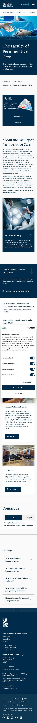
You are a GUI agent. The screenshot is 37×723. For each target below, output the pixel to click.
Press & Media (22, 702)
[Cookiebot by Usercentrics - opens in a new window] (27, 328)
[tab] (13, 517)
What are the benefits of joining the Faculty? (16, 579)
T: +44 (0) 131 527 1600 (9, 645)
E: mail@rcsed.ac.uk (8, 650)
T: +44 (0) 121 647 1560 (9, 667)
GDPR (25, 699)
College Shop (23, 705)
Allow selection (18, 393)
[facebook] (4, 718)
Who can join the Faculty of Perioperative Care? (15, 569)
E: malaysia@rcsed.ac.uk (10, 688)
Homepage (6, 81)
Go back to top (17, 610)
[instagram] (12, 718)
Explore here (11, 489)
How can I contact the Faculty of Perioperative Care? (17, 599)
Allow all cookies (18, 387)
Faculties (5, 85)
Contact (5, 705)
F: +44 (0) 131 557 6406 (9, 647)
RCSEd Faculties (8, 12)
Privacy (5, 699)
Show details (27, 382)
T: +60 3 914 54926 (8, 686)
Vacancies (13, 705)
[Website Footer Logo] (18, 622)
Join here (10, 436)
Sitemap (12, 702)
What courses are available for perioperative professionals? (16, 589)
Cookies (5, 702)
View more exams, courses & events (17, 291)
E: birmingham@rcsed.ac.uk (11, 669)
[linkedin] (8, 718)
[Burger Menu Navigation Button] (33, 4)
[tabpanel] (18, 524)
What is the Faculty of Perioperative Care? (13, 560)
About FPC (21, 12)
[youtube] (16, 718)
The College (18, 81)
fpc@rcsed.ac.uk (27, 525)
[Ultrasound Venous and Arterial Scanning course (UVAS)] (18, 324)
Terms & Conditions (15, 699)
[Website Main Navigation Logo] (8, 5)
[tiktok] (21, 718)
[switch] (32, 363)
